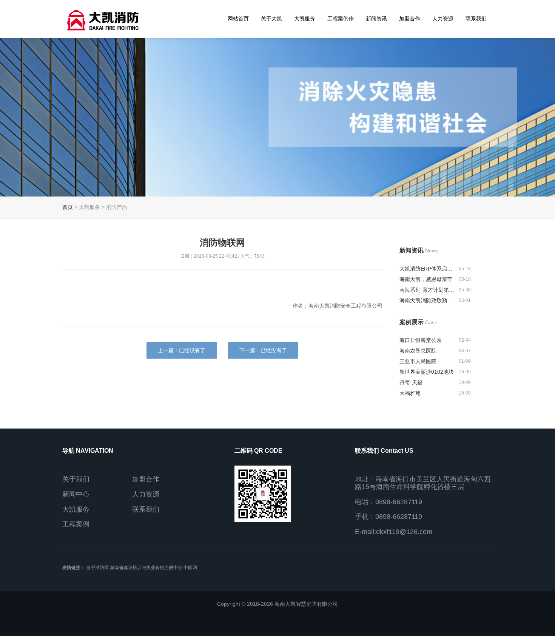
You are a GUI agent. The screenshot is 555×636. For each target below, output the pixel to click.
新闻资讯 (376, 18)
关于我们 (75, 479)
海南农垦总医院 (417, 351)
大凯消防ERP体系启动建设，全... (427, 269)
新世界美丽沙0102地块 (426, 372)
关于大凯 (271, 18)
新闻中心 (75, 494)
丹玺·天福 (410, 382)
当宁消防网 (97, 567)
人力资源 (442, 18)
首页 (67, 207)
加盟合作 (409, 18)
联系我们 (476, 18)
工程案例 (75, 524)
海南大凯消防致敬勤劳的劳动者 (427, 300)
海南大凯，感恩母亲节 (425, 279)
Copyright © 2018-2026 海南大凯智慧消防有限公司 (277, 604)
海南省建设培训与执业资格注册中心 (146, 567)
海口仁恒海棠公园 (420, 340)
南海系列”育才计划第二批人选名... (427, 290)
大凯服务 (304, 18)
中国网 (190, 567)
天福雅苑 (410, 393)
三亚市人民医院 (417, 361)
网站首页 (238, 18)
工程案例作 (340, 18)
